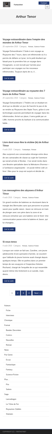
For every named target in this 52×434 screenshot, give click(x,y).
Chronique (8, 320)
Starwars (9, 414)
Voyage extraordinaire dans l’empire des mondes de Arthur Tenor (24, 41)
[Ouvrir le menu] (47, 7)
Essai (8, 360)
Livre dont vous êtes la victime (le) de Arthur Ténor (26, 144)
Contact (44, 3)
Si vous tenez (10, 242)
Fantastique (26, 149)
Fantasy (9, 370)
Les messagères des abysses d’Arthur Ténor (23, 192)
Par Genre (8, 355)
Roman (30, 46)
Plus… (7, 379)
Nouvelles (10, 340)
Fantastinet (18, 5)
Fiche (8, 310)
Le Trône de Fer (12, 404)
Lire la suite (9, 78)
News (6, 350)
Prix (7, 384)
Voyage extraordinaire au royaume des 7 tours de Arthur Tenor (24, 92)
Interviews (10, 315)
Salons (9, 389)
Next (37, 293)
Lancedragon (11, 399)
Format (7, 325)
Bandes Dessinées (13, 330)
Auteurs (7, 306)
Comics (9, 335)
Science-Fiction (39, 46)
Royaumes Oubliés (13, 409)
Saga (6, 394)
